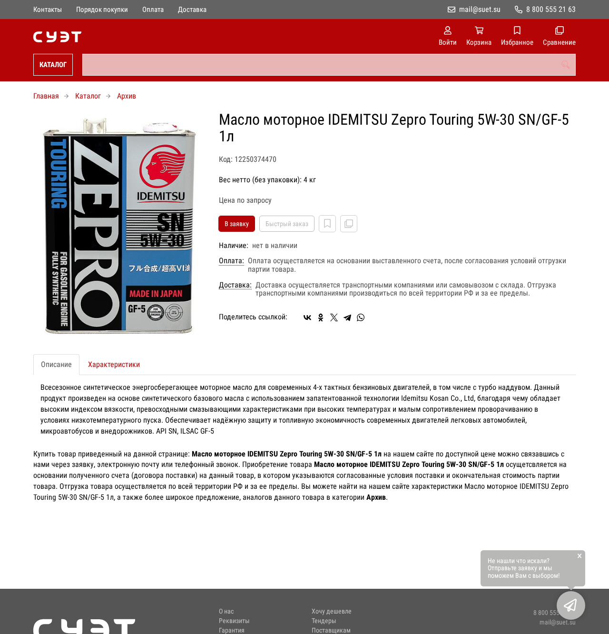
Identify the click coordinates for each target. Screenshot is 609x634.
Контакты (47, 9)
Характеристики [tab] (114, 364)
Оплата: (231, 261)
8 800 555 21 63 (551, 9)
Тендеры (324, 620)
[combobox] (329, 65)
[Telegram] (347, 317)
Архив (126, 95)
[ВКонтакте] (307, 317)
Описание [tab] (56, 364)
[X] (334, 317)
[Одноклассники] (320, 317)
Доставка (192, 9)
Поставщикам (331, 630)
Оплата (153, 9)
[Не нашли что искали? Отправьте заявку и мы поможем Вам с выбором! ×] (571, 605)
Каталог (53, 64)
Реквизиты (234, 620)
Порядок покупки (102, 9)
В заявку (237, 224)
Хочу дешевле (332, 611)
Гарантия (232, 630)
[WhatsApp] (360, 317)
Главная (46, 95)
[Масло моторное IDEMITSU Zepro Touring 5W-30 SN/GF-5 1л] (119, 225)
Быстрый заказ (286, 224)
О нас (226, 611)
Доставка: (235, 285)
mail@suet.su (480, 9)
